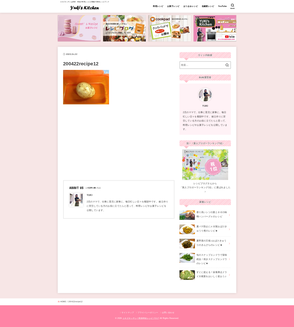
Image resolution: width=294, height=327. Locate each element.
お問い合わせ (168, 312)
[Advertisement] (119, 141)
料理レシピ (158, 6)
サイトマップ (128, 312)
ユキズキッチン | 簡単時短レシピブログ (141, 318)
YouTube (222, 6)
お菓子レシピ (173, 6)
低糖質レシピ (208, 6)
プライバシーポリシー (148, 312)
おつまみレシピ (190, 6)
